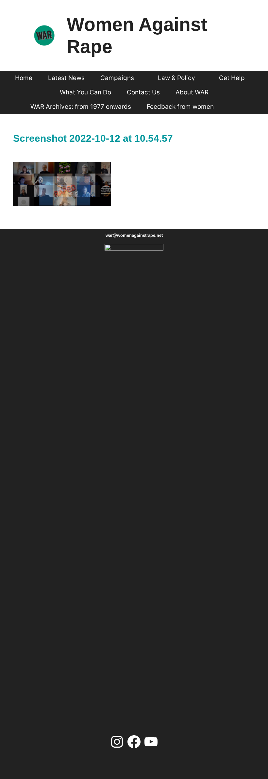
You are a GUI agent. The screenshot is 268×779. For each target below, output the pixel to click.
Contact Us (143, 92)
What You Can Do (85, 92)
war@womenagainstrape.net (134, 235)
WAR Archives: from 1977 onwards (80, 106)
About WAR (192, 92)
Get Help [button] (232, 78)
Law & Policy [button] (176, 78)
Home (23, 78)
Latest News (66, 78)
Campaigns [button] (117, 78)
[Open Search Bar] (233, 107)
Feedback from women (180, 106)
